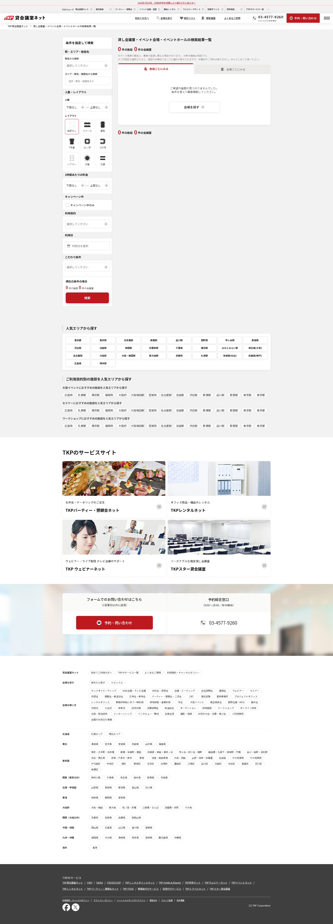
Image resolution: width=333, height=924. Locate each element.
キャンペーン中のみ (82, 205)
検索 (87, 298)
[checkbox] (68, 205)
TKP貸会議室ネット (18, 26)
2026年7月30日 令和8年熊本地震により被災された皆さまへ (167, 2)
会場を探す (191, 107)
